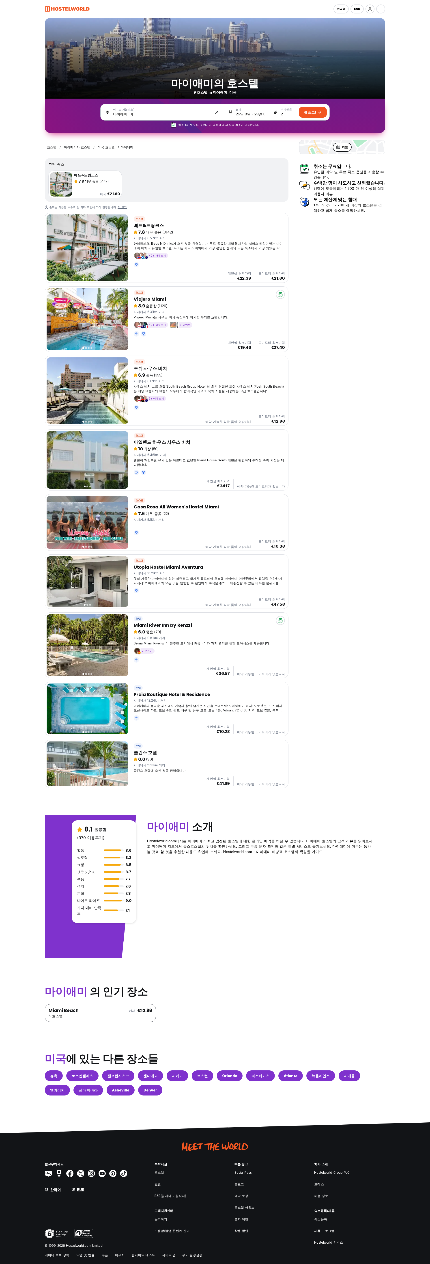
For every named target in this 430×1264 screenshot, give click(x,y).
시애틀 (349, 1076)
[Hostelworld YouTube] (102, 1173)
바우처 (120, 1255)
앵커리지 (57, 1090)
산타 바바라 (88, 1090)
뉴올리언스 (321, 1076)
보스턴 (202, 1076)
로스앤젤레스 (82, 1076)
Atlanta (290, 1076)
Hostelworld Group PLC (332, 1172)
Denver (150, 1090)
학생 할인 (241, 1231)
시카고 (177, 1076)
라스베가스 (260, 1076)
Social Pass (243, 1172)
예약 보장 (241, 1196)
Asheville (120, 1090)
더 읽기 (122, 207)
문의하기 (161, 1219)
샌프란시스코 (118, 1076)
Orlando (229, 1076)
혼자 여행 (241, 1219)
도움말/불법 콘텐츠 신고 (172, 1231)
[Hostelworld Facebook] (69, 1173)
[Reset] (216, 112)
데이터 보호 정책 (57, 1255)
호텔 (138, 618)
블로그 (239, 1184)
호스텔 (139, 218)
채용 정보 (321, 1196)
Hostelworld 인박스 (328, 1242)
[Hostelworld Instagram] (91, 1173)
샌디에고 (150, 1076)
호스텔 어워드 (244, 1207)
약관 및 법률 (85, 1255)
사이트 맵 (169, 1255)
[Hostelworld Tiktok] (123, 1173)
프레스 (319, 1184)
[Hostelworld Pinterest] (112, 1173)
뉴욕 (53, 1076)
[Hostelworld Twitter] (80, 1173)
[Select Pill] (370, 8)
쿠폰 (105, 1255)
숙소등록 (320, 1219)
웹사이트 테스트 (143, 1255)
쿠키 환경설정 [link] (192, 1255)
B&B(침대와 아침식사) (170, 1196)
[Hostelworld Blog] (48, 1173)
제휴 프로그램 (324, 1231)
